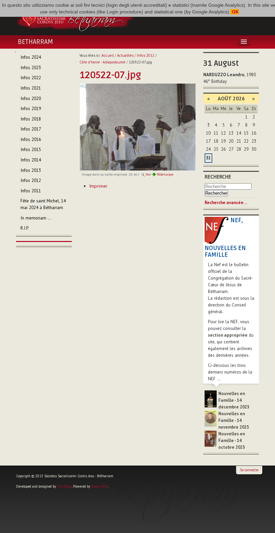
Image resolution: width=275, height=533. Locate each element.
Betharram (35, 42)
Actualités (125, 55)
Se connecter (249, 470)
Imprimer (98, 186)
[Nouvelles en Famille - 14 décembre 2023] (211, 398)
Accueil (108, 55)
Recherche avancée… (226, 202)
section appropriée (228, 335)
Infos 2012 (145, 55)
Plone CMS (99, 486)
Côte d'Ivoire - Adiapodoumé (102, 62)
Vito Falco (64, 486)
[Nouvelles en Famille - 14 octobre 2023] (211, 438)
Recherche (218, 176)
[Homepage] (75, 18)
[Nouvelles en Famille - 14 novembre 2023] (211, 418)
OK (234, 11)
